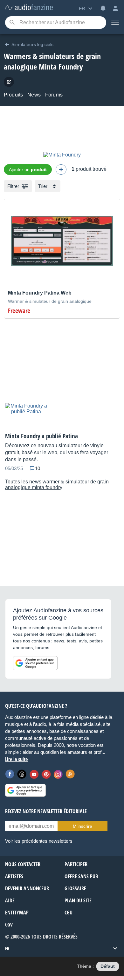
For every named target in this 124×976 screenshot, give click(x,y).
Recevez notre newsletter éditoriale (46, 811)
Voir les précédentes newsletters (38, 841)
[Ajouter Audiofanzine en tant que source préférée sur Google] (35, 663)
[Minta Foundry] (62, 154)
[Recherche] (12, 22)
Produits (13, 94)
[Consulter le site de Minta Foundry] (9, 82)
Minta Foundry (61, 66)
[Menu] (115, 22)
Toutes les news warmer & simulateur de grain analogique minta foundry (57, 484)
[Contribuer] (61, 169)
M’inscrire (82, 826)
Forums (54, 94)
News (34, 94)
